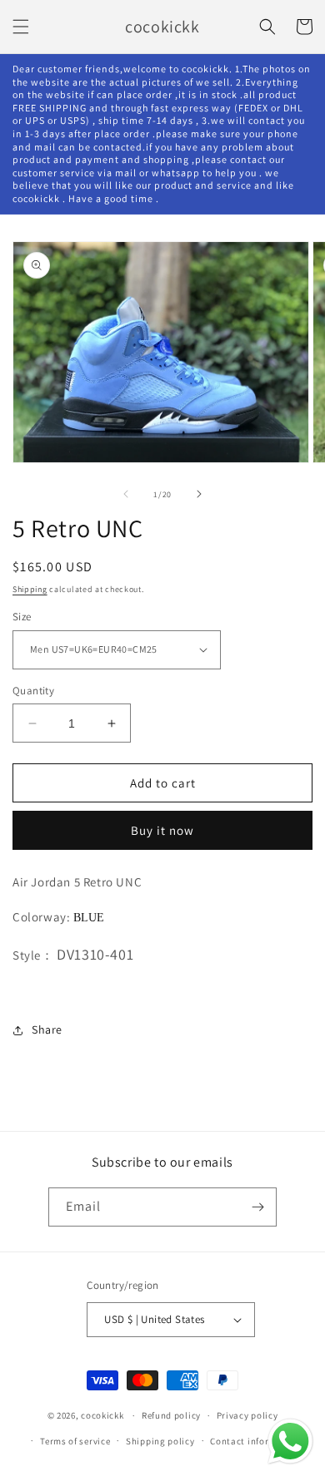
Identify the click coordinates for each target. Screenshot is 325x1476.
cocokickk (102, 1415)
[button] (20, 26)
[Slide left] (126, 494)
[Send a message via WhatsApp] (290, 1441)
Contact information (255, 1441)
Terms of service (75, 1441)
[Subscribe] (257, 1207)
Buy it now (162, 830)
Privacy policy (247, 1415)
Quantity (33, 691)
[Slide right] (199, 494)
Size (22, 617)
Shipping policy (160, 1441)
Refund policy (171, 1415)
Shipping (30, 589)
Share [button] (47, 1029)
